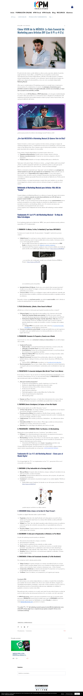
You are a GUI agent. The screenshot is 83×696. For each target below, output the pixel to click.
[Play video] (41, 117)
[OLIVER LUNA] (44, 689)
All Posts (13, 17)
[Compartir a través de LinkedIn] (24, 627)
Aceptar (77, 693)
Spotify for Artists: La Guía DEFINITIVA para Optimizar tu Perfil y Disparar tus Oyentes (19, 654)
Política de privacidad (9, 694)
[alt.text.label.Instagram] (38, 689)
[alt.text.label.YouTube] (36, 689)
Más (50, 17)
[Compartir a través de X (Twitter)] (21, 627)
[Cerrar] (81, 694)
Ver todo (70, 638)
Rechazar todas (69, 693)
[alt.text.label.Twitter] (42, 689)
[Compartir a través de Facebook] (18, 627)
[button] (72, 6)
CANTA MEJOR (22, 17)
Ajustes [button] (62, 693)
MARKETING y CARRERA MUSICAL (25, 622)
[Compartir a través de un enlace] (27, 627)
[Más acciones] (64, 25)
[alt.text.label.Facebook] (40, 689)
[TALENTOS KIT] (46, 689)
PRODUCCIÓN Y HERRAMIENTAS (38, 17)
